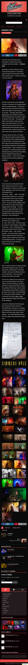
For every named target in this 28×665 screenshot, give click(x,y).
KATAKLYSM (5, 598)
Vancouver (4, 530)
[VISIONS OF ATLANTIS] (11, 627)
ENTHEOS (5, 600)
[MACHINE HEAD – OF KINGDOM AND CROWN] (4, 558)
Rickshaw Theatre (16, 527)
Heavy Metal (7, 527)
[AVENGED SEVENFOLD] (22, 623)
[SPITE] (5, 623)
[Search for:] (14, 22)
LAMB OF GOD (16, 635)
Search (2, 580)
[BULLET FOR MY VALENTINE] (16, 623)
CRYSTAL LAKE (5, 602)
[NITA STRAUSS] (4, 551)
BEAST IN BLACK (6, 606)
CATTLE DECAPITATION (12, 564)
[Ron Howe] (2, 648)
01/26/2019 (4, 36)
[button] (26, 20)
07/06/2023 (10, 551)
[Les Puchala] (2, 636)
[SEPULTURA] (5, 627)
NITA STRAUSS (10, 549)
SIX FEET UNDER (6, 596)
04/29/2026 (10, 565)
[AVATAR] (16, 627)
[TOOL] (22, 627)
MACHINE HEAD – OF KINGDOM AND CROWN (15, 557)
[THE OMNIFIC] (11, 623)
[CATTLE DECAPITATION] (4, 566)
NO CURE (4, 612)
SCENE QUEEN (5, 610)
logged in (9, 577)
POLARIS (4, 608)
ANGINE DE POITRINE (7, 594)
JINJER (4, 604)
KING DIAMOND (16, 641)
